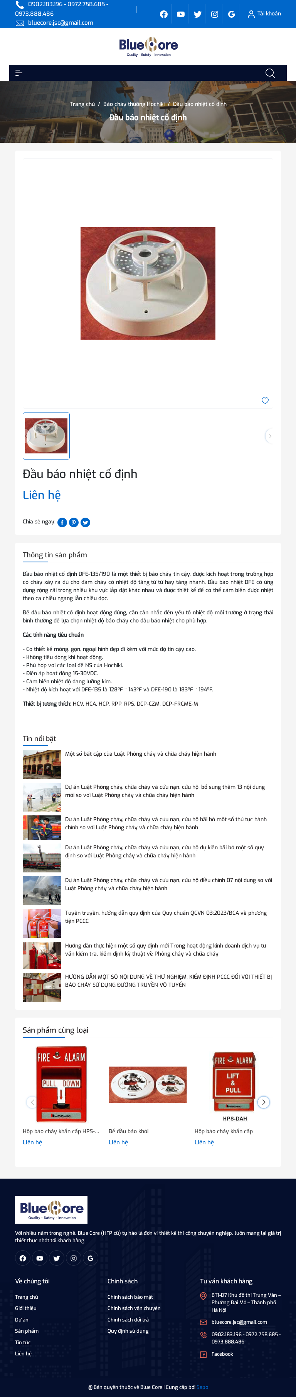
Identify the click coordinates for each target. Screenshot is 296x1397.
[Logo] (51, 1209)
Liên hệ (23, 1353)
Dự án (22, 1320)
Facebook (222, 1354)
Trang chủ (26, 1297)
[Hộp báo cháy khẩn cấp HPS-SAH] (62, 1085)
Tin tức (22, 1342)
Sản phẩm (27, 1331)
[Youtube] (180, 13)
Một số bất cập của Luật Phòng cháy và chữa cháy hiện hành (140, 754)
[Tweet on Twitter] (85, 522)
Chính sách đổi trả (128, 1320)
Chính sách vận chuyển (134, 1308)
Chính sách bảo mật (130, 1297)
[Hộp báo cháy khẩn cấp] (234, 1085)
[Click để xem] (148, 283)
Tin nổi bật (39, 738)
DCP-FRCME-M (180, 704)
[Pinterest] (74, 522)
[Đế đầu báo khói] (148, 1085)
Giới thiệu (26, 1308)
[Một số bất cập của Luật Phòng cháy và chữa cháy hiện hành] (42, 764)
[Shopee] (197, 13)
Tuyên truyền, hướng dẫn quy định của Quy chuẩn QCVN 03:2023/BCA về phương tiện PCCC (166, 917)
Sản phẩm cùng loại (56, 1030)
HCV (78, 704)
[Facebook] (164, 13)
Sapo (202, 1387)
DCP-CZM (148, 704)
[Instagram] (214, 13)
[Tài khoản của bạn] (19, 72)
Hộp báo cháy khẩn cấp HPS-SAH (62, 1131)
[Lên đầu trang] (283, 1361)
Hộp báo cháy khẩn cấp (224, 1131)
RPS (129, 704)
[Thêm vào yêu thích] (265, 400)
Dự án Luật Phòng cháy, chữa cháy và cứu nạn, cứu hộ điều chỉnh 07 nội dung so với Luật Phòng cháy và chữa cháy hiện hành (168, 884)
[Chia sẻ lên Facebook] (62, 522)
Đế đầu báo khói (128, 1131)
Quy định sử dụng (128, 1331)
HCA (91, 704)
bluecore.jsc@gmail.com (60, 23)
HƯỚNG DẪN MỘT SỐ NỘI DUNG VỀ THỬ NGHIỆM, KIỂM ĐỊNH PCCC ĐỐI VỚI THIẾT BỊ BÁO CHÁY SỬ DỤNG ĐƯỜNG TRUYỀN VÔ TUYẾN (168, 981)
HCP (104, 704)
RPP (116, 704)
